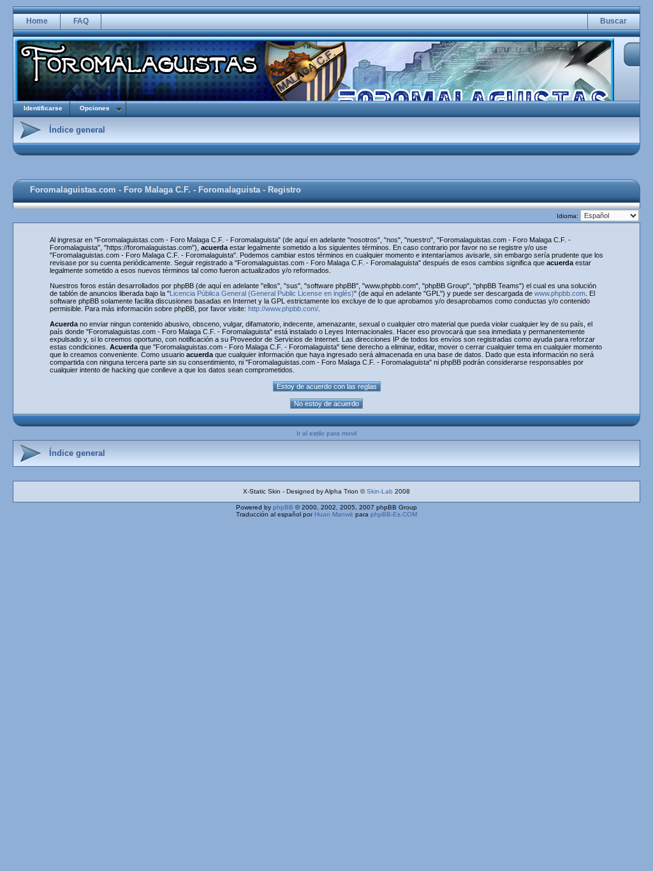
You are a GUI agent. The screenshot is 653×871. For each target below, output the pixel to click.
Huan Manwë (333, 514)
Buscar (613, 21)
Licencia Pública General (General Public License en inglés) (262, 293)
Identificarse (43, 108)
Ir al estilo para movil (326, 433)
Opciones (95, 108)
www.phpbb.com (559, 293)
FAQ (81, 21)
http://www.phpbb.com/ (283, 308)
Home (37, 21)
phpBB (283, 507)
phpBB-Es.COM (394, 514)
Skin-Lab (380, 491)
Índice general (77, 130)
